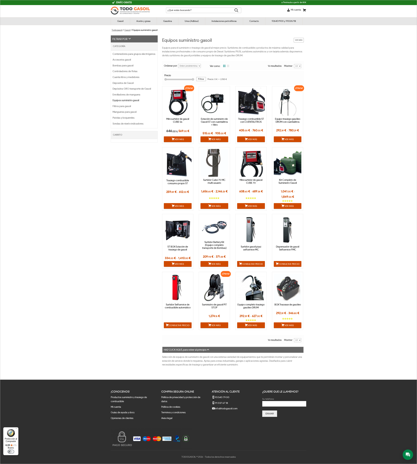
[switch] (11, 452)
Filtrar (201, 79)
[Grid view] (224, 66)
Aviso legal (166, 418)
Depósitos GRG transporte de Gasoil (132, 89)
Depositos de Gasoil (123, 83)
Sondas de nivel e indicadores (128, 124)
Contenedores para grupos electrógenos (134, 54)
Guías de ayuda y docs (123, 412)
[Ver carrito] (304, 10)
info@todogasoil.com (226, 408)
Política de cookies (170, 407)
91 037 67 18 (221, 403)
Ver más (298, 40)
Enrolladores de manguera (126, 94)
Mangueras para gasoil (125, 112)
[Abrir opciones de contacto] (408, 454)
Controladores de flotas (125, 71)
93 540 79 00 (222, 397)
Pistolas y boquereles (124, 118)
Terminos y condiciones (173, 412)
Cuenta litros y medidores (126, 77)
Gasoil (127, 30)
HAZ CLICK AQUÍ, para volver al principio (185, 350)
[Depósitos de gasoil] (130, 14)
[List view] (228, 66)
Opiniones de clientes (122, 418)
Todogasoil (117, 30)
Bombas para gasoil (123, 65)
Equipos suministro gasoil (126, 100)
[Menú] (16, 429)
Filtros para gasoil (122, 106)
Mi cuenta (116, 407)
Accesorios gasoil (122, 60)
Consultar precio (252, 264)
